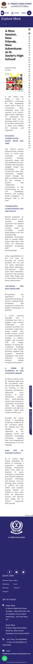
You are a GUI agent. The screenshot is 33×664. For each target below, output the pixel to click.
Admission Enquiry (7, 580)
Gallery (16, 580)
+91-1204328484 (21, 639)
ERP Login (5, 588)
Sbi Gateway (5, 584)
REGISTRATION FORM (31, 394)
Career (15, 584)
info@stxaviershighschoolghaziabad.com (16, 654)
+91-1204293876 (18, 642)
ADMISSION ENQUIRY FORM (31, 420)
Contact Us (17, 588)
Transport (5, 591)
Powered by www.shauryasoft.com (16, 662)
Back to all (29, 515)
